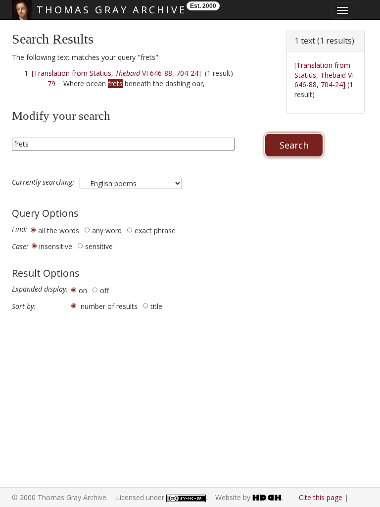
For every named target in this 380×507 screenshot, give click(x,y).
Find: (19, 229)
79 (51, 83)
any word (107, 230)
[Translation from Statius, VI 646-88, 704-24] (116, 73)
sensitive (99, 246)
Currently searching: (44, 182)
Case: (20, 246)
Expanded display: (40, 289)
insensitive (55, 246)
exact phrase (155, 230)
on (83, 290)
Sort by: (24, 306)
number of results (109, 306)
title (156, 306)
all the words (58, 230)
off (104, 290)
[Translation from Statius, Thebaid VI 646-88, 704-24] (324, 74)
